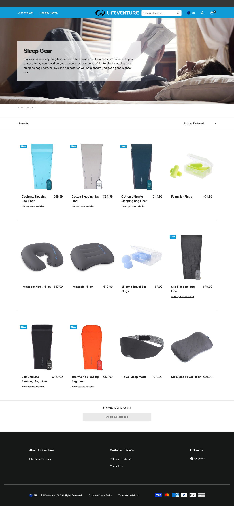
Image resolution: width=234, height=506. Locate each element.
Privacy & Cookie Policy (100, 495)
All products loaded (117, 416)
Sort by (187, 123)
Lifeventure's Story (40, 459)
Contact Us (116, 466)
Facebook (199, 458)
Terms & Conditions (128, 495)
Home (20, 107)
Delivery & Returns (120, 459)
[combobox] (161, 13)
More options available (33, 206)
